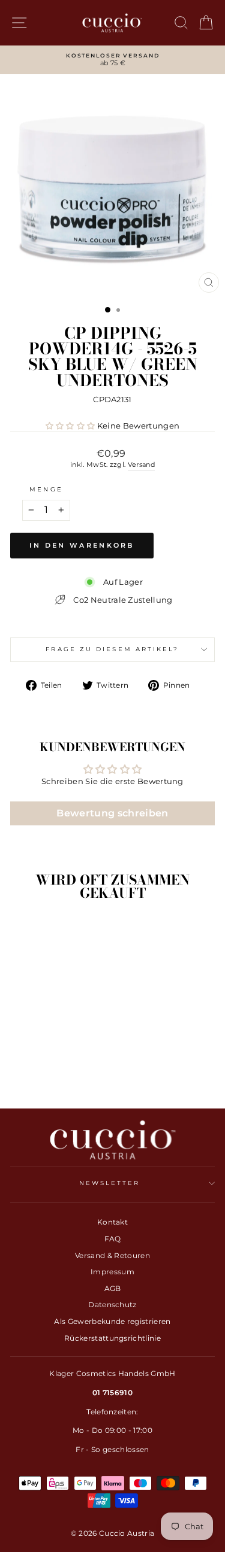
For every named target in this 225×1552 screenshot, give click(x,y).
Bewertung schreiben (112, 813)
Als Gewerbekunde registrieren (112, 1321)
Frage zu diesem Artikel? (112, 649)
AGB (112, 1288)
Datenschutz (112, 1304)
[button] (70, 425)
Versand (141, 464)
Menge (45, 489)
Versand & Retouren (112, 1255)
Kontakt (112, 1221)
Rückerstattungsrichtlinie (112, 1338)
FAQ (112, 1238)
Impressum (112, 1271)
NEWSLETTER (109, 1183)
